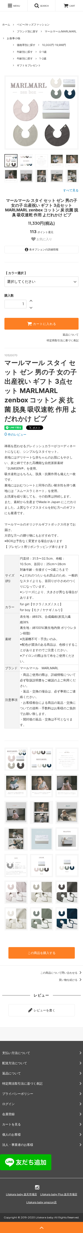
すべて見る (71, 190)
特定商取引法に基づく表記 (63, 340)
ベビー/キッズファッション (33, 24)
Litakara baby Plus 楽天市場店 (58, 1194)
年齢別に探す (25, 51)
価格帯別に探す (26, 45)
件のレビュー (15, 434)
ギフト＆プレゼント (29, 65)
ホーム (6, 24)
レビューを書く (44, 1010)
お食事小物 (13, 38)
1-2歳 (42, 58)
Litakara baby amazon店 (41, 1202)
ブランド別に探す (27, 31)
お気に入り (44, 239)
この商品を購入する (42, 953)
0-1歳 (42, 51)
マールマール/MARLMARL (61, 31)
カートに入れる (44, 324)
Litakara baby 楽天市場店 (21, 1194)
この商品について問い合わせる (59, 972)
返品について (71, 334)
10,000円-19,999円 (54, 45)
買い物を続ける (68, 979)
